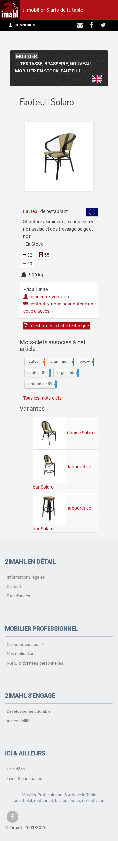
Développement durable (28, 711)
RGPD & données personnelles (35, 663)
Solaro (97, 79)
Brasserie (56, 64)
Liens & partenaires (24, 778)
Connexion (24, 25)
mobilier (26, 56)
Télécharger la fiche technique (58, 325)
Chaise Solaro (81, 432)
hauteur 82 (38, 372)
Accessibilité (18, 720)
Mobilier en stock (37, 71)
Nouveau (80, 64)
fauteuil (35, 361)
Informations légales (26, 577)
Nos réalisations (22, 653)
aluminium (61, 361)
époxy (86, 361)
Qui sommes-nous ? (25, 644)
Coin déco (16, 769)
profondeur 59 (41, 384)
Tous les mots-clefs (42, 398)
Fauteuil (71, 71)
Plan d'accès (18, 596)
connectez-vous (46, 296)
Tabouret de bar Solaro (62, 477)
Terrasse (31, 64)
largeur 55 (66, 372)
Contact (14, 586)
